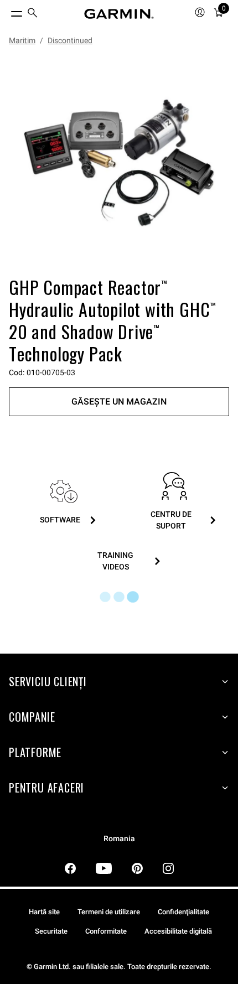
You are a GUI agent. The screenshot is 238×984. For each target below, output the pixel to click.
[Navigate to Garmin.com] (119, 14)
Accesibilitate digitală (178, 931)
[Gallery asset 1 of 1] (119, 163)
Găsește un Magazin (119, 401)
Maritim (22, 40)
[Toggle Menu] (6, 11)
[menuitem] (32, 14)
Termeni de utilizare (108, 912)
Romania (119, 838)
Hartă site (44, 912)
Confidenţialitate (183, 912)
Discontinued (70, 40)
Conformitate (106, 931)
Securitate (51, 931)
